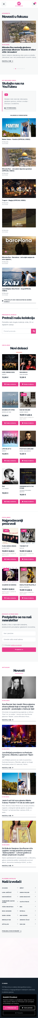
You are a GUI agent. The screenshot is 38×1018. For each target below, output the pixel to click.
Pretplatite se (19, 649)
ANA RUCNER (24, 374)
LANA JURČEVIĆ (6, 892)
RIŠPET (4, 374)
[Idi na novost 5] (19, 68)
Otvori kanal (11, 108)
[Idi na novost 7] (22, 68)
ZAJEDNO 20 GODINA (9, 585)
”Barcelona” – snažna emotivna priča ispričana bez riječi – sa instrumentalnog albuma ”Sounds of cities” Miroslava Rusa (18, 51)
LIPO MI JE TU (6, 449)
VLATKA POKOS (24, 901)
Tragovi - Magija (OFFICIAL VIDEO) (14, 200)
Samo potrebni (28, 1008)
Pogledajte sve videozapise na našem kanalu (17, 300)
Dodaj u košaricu (11, 384)
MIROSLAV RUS (6, 412)
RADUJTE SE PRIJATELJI (28, 585)
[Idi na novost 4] (18, 68)
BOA (21, 906)
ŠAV (3, 486)
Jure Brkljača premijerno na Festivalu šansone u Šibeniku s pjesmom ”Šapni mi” (17, 754)
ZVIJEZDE (5, 888)
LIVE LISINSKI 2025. (8, 372)
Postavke (20, 1013)
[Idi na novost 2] (15, 68)
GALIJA (22, 548)
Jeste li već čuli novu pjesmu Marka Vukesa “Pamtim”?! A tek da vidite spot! (18, 801)
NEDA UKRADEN (24, 587)
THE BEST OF (24, 546)
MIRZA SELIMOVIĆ (25, 451)
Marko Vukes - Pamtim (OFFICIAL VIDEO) (16, 139)
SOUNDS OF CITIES (8, 410)
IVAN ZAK (22, 924)
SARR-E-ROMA (6, 915)
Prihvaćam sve (11, 1008)
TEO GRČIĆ (5, 488)
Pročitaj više (6, 65)
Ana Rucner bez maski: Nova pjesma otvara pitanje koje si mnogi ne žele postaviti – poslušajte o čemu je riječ (18, 706)
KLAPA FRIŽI (5, 548)
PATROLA (22, 911)
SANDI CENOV (24, 412)
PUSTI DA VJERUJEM (26, 449)
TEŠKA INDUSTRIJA (7, 906)
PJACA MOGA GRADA (9, 546)
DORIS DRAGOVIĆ (25, 896)
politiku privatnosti (16, 645)
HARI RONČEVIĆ (6, 896)
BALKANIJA (23, 372)
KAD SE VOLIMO (25, 410)
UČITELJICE (5, 924)
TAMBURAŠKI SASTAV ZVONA (8, 901)
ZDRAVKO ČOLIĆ (24, 919)
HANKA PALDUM (24, 892)
